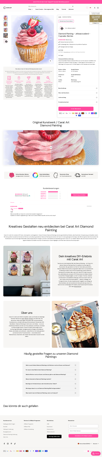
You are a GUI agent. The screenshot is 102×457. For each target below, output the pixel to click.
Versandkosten (66, 52)
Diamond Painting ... (67, 17)
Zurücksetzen (67, 6)
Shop (29, 9)
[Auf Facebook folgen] (4, 444)
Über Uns (5, 437)
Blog (57, 9)
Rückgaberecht (7, 432)
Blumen (27, 318)
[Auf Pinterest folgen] (11, 444)
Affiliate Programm (28, 424)
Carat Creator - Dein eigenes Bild (44, 9)
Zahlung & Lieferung (8, 429)
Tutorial (64, 9)
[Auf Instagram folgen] (8, 444)
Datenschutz (50, 429)
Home (59, 17)
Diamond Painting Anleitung (10, 434)
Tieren (22, 318)
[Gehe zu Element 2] (5, 24)
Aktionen (71, 9)
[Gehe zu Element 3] (5, 30)
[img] (13, 206)
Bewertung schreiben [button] (79, 195)
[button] (91, 7)
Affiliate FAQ (27, 426)
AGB (48, 424)
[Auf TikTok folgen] (15, 444)
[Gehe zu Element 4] (5, 35)
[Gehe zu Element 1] (5, 18)
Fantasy (31, 318)
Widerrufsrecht (51, 432)
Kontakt (5, 426)
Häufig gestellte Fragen (9, 424)
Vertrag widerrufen (54, 436)
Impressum (49, 426)
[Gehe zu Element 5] (5, 41)
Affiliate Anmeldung (29, 429)
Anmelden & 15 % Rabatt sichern (83, 436)
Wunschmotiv (77, 286)
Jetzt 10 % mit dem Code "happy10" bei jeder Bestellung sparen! (51, 2)
